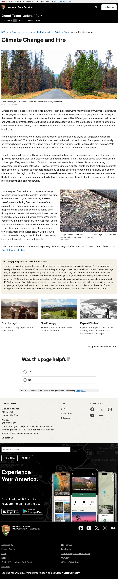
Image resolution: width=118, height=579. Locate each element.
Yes (30, 371)
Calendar (30, 20)
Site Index (67, 413)
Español (66, 418)
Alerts (11, 20)
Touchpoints (80, 390)
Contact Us (7, 437)
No (29, 379)
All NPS (26, 458)
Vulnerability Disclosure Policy (75, 553)
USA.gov (65, 558)
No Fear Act (66, 545)
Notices (5, 558)
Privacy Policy (8, 549)
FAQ (64, 408)
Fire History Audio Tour (13, 250)
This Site (9, 458)
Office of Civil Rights (70, 562)
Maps (21, 20)
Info (3, 20)
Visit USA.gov (71, 572)
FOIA (3, 553)
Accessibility (7, 545)
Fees (38, 20)
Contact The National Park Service (17, 562)
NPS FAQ (5, 566)
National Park (21, 16)
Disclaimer (66, 549)
